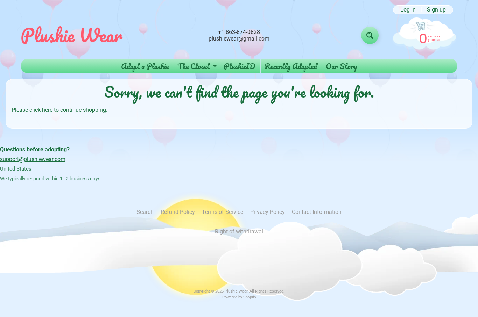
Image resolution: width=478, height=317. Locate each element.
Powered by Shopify (239, 297)
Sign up (436, 10)
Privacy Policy (267, 212)
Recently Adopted (290, 66)
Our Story (341, 66)
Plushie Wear (71, 35)
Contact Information (317, 212)
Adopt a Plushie (145, 66)
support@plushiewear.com (32, 159)
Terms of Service (222, 212)
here (47, 110)
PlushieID (239, 66)
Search (145, 212)
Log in (408, 10)
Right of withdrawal (239, 231)
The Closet (197, 66)
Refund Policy (178, 212)
